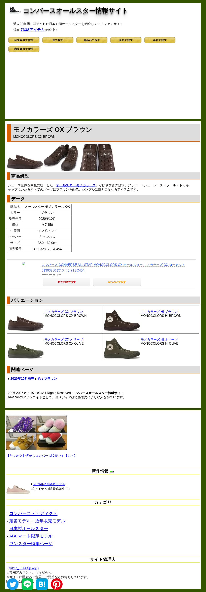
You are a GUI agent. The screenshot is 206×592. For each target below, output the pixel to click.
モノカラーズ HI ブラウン (159, 311)
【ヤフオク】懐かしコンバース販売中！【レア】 (41, 455)
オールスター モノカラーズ (76, 185)
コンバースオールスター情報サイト (75, 10)
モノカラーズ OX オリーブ (63, 339)
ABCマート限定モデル (31, 536)
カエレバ (57, 275)
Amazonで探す (117, 281)
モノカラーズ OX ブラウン (63, 311)
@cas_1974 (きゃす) (24, 568)
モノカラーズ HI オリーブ (159, 339)
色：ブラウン (47, 378)
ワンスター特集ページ (31, 543)
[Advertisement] (103, 87)
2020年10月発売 (22, 378)
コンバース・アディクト (33, 513)
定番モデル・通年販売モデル (37, 520)
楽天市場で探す (67, 281)
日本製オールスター (28, 528)
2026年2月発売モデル (49, 484)
